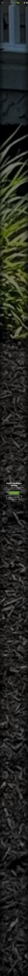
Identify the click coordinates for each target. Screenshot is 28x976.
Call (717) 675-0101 (14, 497)
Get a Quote (14, 493)
